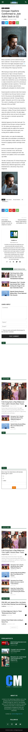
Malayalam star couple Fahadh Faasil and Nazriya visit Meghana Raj (18, 658)
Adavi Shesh (9, 199)
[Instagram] (10, 262)
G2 (24, 63)
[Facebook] (7, 262)
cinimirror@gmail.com (17, 714)
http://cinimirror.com (14, 242)
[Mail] (14, 262)
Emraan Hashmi (16, 199)
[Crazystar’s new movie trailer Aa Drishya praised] (5, 651)
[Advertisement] (14, 360)
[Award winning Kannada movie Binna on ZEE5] (5, 643)
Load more (13, 627)
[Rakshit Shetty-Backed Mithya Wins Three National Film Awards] (5, 293)
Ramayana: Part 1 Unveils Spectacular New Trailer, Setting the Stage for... (17, 418)
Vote (14, 487)
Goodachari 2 (5, 201)
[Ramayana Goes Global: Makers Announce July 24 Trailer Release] (5, 582)
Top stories (12, 5)
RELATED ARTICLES (7, 269)
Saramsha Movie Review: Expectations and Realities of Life (21, 221)
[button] (26, 2)
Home (3, 5)
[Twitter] (17, 262)
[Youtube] (20, 262)
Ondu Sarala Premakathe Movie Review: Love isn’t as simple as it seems (7, 222)
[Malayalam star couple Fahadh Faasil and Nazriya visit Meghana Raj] (5, 661)
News (7, 5)
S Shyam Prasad (5, 405)
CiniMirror (5, 19)
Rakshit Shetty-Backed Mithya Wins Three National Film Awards (18, 293)
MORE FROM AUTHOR (19, 269)
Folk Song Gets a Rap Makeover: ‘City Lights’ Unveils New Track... (13, 403)
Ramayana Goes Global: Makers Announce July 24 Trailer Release (17, 582)
